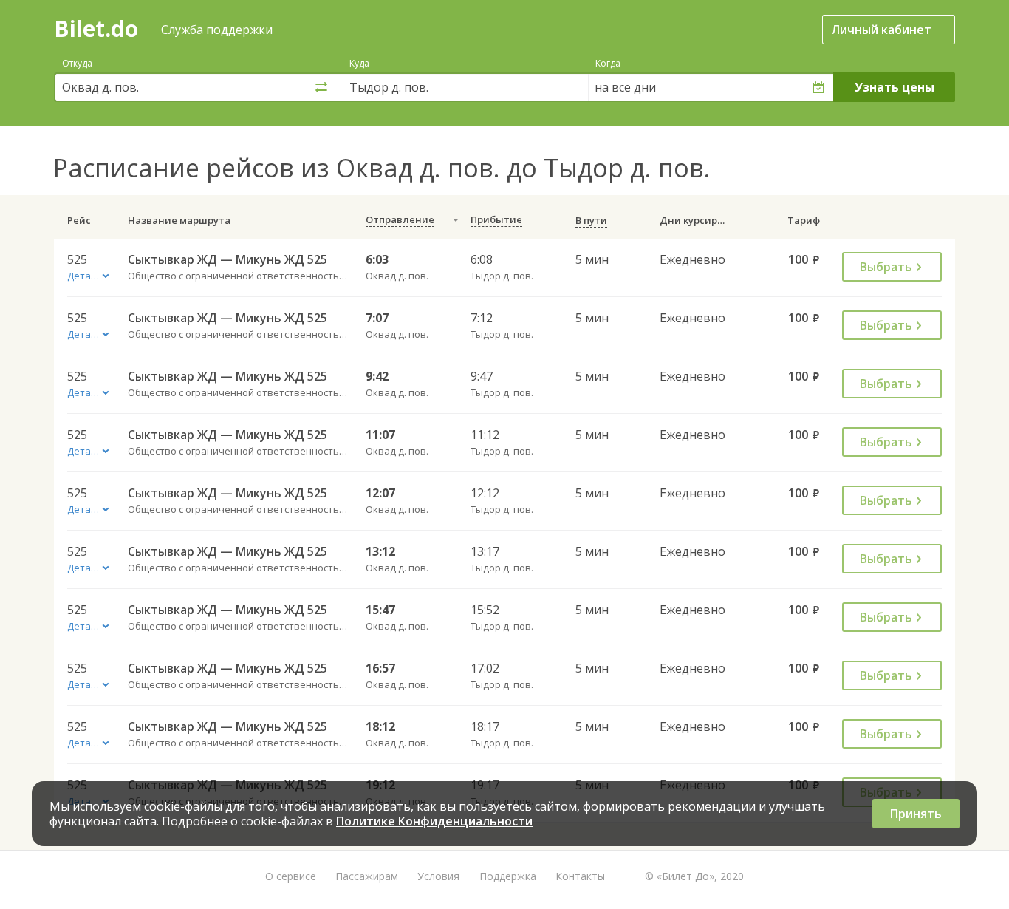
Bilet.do (96, 28)
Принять (916, 814)
